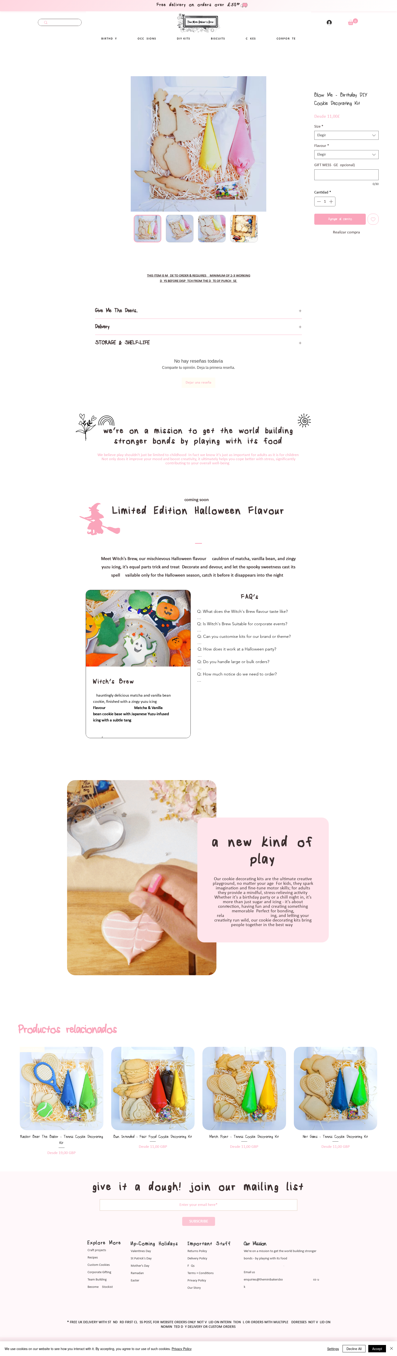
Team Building (97, 1279)
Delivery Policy (197, 1258)
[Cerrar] (391, 1348)
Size (318, 127)
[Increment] (331, 201)
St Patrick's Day (141, 1258)
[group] (198, 1101)
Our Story (194, 1288)
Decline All (354, 1348)
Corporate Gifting (99, 1272)
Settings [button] (333, 1348)
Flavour (321, 146)
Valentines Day (141, 1251)
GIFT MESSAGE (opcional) (334, 165)
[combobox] (346, 135)
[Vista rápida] (61, 1088)
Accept (377, 1348)
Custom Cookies (99, 1265)
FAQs (191, 1266)
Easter (135, 1280)
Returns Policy (197, 1251)
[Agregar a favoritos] (373, 219)
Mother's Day (140, 1266)
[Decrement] (318, 201)
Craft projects (97, 1250)
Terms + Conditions (200, 1273)
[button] (147, 39)
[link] (353, 21)
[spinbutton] (325, 201)
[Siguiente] (385, 1088)
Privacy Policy (196, 1280)
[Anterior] (11, 1088)
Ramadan (137, 1273)
